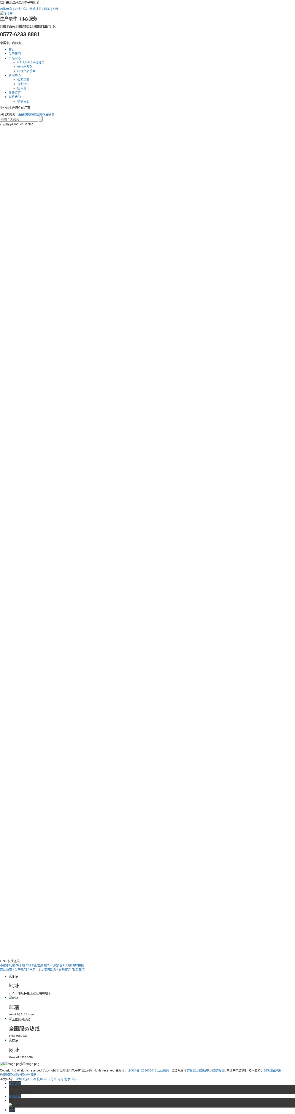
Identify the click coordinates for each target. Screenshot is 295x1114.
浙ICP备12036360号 (142, 1070)
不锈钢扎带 (8, 965)
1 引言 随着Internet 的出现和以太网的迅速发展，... (50, 915)
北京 (67, 1079)
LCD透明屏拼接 (73, 965)
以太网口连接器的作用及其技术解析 (54, 956)
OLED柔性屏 (35, 965)
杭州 (40, 1079)
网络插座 (33, 114)
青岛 (60, 1079)
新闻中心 (15, 75)
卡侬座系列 (24, 66)
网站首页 (6, 969)
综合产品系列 (26, 71)
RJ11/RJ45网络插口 (30, 62)
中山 (47, 1079)
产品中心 (15, 58)
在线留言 (15, 92)
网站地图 (35, 8)
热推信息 (6, 8)
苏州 (54, 1079)
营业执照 (163, 1070)
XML (56, 8)
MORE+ (45, 902)
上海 (33, 1079)
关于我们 (15, 53)
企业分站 (21, 8)
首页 (12, 49)
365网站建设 (272, 1070)
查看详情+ (95, 915)
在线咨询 (98, 422)
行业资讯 (23, 84)
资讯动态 (50, 969)
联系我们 (15, 97)
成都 (26, 1079)
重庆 (74, 1079)
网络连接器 (46, 114)
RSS (47, 8)
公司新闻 (23, 79)
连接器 (22, 114)
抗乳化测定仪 (53, 965)
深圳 (19, 1079)
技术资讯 (23, 88)
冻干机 (21, 965)
